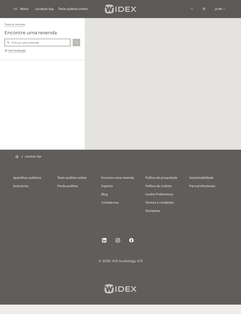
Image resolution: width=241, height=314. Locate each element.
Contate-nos (110, 202)
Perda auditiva (67, 186)
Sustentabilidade (201, 178)
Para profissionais (202, 186)
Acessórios (21, 186)
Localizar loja (44, 9)
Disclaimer (152, 211)
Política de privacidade (161, 178)
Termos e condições (159, 202)
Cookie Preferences (159, 194)
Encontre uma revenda (117, 178)
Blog (104, 194)
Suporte (107, 186)
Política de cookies (158, 186)
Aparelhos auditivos (27, 178)
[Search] (192, 9)
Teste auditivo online (73, 9)
